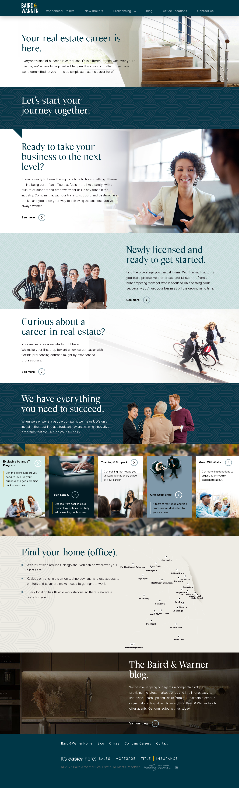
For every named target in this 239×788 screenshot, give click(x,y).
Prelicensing (122, 11)
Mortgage (126, 758)
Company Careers (138, 743)
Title (146, 758)
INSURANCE (167, 758)
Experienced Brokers (59, 11)
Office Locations (175, 11)
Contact (162, 743)
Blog (149, 11)
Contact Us (205, 11)
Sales (104, 758)
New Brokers (94, 11)
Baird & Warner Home (76, 743)
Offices (114, 743)
